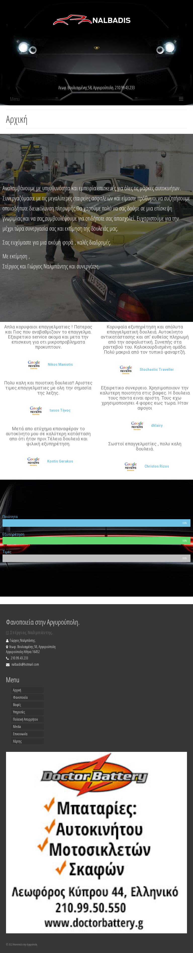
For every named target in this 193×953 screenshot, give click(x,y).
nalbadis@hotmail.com (25, 664)
